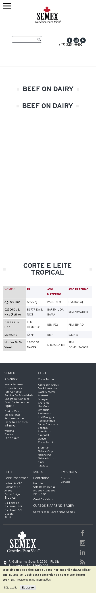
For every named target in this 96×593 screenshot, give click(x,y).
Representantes (14, 418)
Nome (8, 289)
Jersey (8, 490)
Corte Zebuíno (47, 442)
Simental (43, 435)
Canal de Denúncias (16, 402)
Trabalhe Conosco (16, 422)
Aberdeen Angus (48, 384)
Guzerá (9, 513)
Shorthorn (44, 431)
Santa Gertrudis (48, 424)
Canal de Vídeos (43, 499)
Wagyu (42, 438)
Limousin (44, 409)
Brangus (43, 399)
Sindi (41, 462)
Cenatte (66, 481)
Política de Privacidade (18, 395)
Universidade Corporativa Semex (54, 511)
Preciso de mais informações (33, 579)
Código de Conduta (16, 398)
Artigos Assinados (44, 490)
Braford (43, 395)
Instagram (76, 40)
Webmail (9, 430)
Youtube (83, 40)
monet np (10, 335)
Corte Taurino (47, 379)
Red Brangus (46, 417)
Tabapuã (43, 465)
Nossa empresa (13, 384)
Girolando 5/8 (13, 510)
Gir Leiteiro (11, 502)
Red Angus (44, 413)
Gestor (8, 434)
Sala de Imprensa (44, 487)
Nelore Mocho (47, 458)
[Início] (48, 8)
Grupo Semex (13, 388)
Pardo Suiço (12, 494)
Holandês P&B (13, 487)
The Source (11, 438)
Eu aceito (28, 587)
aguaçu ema (12, 302)
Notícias (38, 483)
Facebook (69, 40)
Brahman (44, 447)
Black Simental (47, 391)
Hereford (44, 406)
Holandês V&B (13, 483)
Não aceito (10, 587)
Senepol (43, 427)
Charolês (43, 402)
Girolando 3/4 (13, 506)
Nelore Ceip (45, 451)
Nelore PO (44, 454)
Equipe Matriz (13, 411)
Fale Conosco (13, 391)
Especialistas (12, 414)
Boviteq (66, 478)
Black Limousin (47, 388)
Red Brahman (46, 420)
